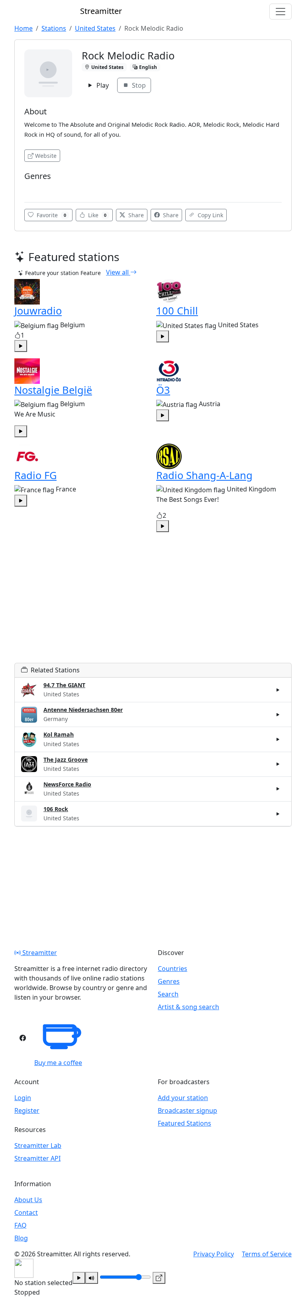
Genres (169, 981)
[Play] (79, 1278)
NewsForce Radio (67, 784)
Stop (138, 85)
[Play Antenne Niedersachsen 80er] (278, 714)
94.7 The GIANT (64, 685)
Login (22, 1097)
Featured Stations (184, 1123)
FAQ (20, 1225)
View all (118, 272)
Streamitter (39, 952)
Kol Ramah (58, 734)
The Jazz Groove (65, 759)
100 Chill (177, 310)
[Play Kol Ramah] (278, 739)
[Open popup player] (159, 1278)
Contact (26, 1212)
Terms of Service (267, 1254)
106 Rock (55, 809)
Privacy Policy (213, 1254)
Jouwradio (38, 310)
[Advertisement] (153, 607)
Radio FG (35, 475)
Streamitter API (37, 1158)
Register (26, 1110)
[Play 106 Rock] (278, 813)
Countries (172, 968)
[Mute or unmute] (91, 1278)
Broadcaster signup (187, 1110)
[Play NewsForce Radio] (278, 789)
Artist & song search (188, 1006)
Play (102, 85)
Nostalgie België (53, 390)
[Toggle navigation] (280, 12)
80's (32, 188)
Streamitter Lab (37, 1145)
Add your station (183, 1097)
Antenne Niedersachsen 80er (83, 709)
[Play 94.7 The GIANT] (278, 690)
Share (135, 215)
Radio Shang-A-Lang (204, 475)
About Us (28, 1199)
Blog (21, 1238)
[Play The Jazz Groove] (278, 764)
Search (168, 994)
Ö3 (163, 390)
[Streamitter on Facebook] (22, 1037)
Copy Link (209, 215)
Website (46, 155)
